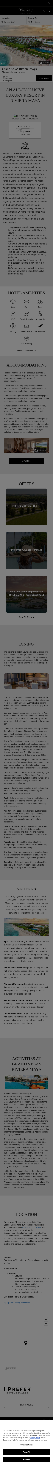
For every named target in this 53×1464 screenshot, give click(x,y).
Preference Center (26, 1445)
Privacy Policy (35, 1437)
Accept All (26, 1459)
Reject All (26, 1452)
